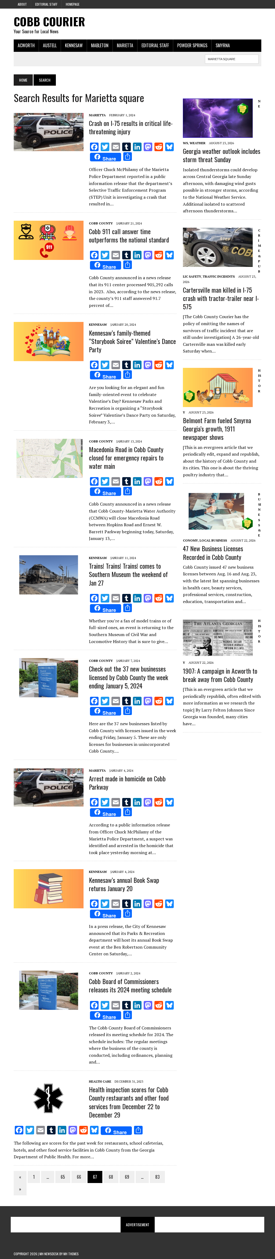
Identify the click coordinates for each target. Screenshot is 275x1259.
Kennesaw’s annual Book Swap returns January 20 (124, 884)
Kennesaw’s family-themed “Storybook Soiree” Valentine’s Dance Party (132, 341)
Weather (197, 143)
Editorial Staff (46, 4)
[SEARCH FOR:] (232, 58)
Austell (50, 45)
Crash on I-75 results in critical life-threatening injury (131, 127)
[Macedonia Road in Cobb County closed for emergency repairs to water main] (49, 474)
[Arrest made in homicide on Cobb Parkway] (49, 803)
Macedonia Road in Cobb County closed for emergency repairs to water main (126, 457)
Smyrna (223, 45)
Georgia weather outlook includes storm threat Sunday (221, 155)
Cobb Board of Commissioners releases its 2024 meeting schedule (130, 985)
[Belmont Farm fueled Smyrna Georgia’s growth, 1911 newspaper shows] (218, 403)
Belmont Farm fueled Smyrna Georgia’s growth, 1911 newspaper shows (217, 428)
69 (127, 1177)
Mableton (99, 45)
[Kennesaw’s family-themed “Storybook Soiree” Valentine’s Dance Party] (49, 358)
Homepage (72, 4)
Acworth (26, 45)
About (22, 4)
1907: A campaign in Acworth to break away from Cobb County (220, 675)
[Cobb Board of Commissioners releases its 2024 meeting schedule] (49, 1006)
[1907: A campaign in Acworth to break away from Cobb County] (218, 654)
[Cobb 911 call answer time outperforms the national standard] (49, 256)
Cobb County (101, 223)
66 (79, 1177)
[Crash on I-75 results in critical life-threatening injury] (49, 148)
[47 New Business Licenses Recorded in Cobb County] (218, 527)
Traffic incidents (219, 276)
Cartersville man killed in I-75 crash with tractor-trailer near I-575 (221, 298)
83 (157, 1177)
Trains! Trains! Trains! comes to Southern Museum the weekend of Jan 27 (128, 574)
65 (63, 1177)
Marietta (125, 45)
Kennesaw (74, 45)
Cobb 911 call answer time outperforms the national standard (129, 235)
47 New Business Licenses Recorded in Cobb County (213, 552)
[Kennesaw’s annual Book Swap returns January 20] (49, 905)
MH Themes (71, 1253)
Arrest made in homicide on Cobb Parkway (127, 783)
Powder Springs (192, 45)
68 (111, 1177)
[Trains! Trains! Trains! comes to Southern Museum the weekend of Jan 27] (49, 591)
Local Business (213, 540)
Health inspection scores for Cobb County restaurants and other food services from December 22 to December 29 (129, 1101)
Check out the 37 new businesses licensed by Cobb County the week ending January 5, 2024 (128, 677)
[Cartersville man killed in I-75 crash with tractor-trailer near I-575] (218, 263)
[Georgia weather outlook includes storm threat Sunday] (218, 134)
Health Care (100, 1081)
